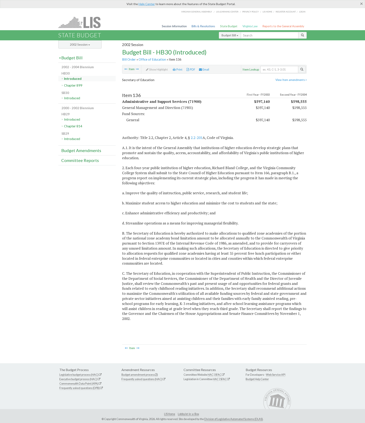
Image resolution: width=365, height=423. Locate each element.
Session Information (174, 26)
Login (302, 11)
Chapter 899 (73, 85)
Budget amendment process (138, 374)
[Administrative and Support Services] (137, 69)
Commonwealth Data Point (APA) (78, 383)
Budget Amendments (81, 150)
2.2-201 (197, 137)
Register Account (286, 11)
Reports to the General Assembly (283, 26)
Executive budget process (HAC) (78, 379)
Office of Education (152, 59)
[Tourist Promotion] (125, 69)
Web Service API (275, 374)
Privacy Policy (250, 11)
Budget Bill (229, 35)
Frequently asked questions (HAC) (141, 379)
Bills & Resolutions (203, 26)
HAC (210, 374)
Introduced (73, 78)
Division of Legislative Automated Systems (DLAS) (233, 419)
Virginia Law (249, 26)
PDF (192, 69)
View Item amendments (290, 80)
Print (179, 69)
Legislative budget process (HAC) (78, 374)
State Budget (228, 26)
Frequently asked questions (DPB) (79, 388)
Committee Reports (80, 160)
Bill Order (129, 59)
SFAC (218, 374)
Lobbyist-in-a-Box (188, 414)
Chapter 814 (73, 126)
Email (205, 69)
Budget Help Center (257, 379)
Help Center (147, 4)
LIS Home (169, 414)
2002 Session (79, 44)
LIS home (267, 11)
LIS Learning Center (227, 11)
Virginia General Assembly (196, 11)
